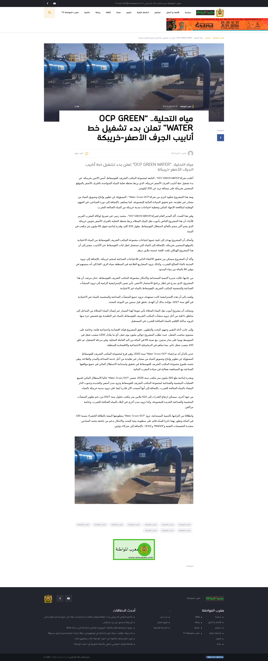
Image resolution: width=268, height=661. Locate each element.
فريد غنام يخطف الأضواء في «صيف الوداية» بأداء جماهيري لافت (103, 639)
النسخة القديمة (161, 628)
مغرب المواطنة (218, 38)
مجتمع (158, 12)
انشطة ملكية (143, 12)
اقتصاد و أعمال (172, 12)
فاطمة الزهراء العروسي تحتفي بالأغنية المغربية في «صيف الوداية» (103, 644)
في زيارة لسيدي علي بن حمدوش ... (116, 622)
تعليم (128, 12)
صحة (118, 12)
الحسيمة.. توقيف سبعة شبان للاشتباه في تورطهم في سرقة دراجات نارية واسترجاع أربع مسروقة (90, 633)
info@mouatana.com (59, 657)
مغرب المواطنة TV (70, 12)
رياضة (97, 12)
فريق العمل (162, 622)
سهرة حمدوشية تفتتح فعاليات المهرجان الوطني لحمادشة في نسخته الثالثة (99, 628)
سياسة (188, 12)
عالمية (87, 12)
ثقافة (108, 12)
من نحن (164, 617)
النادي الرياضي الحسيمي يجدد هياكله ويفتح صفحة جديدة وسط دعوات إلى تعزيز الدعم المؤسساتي (88, 617)
